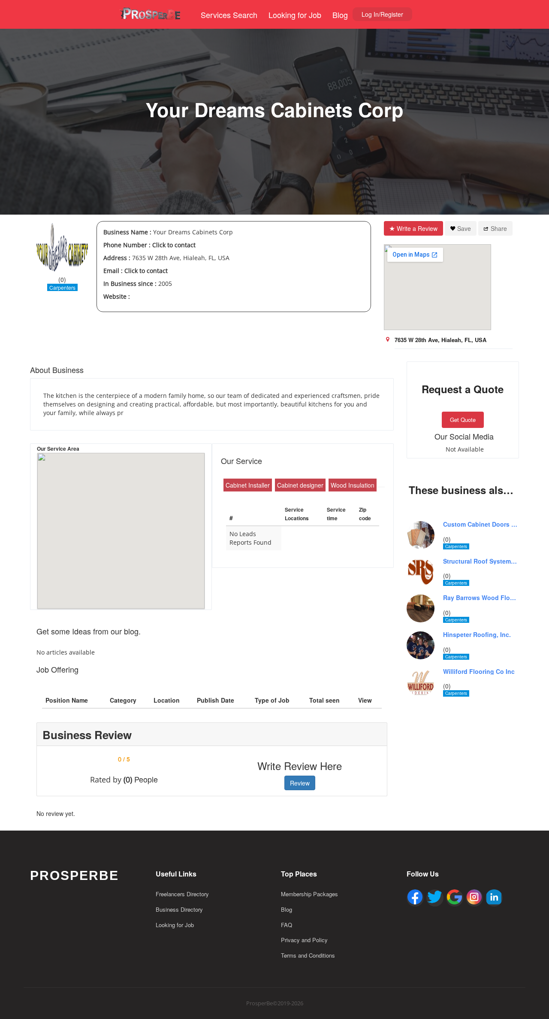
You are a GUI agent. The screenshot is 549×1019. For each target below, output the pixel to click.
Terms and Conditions (308, 955)
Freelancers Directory (182, 894)
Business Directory (179, 909)
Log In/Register (382, 14)
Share (499, 228)
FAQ (286, 925)
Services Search (229, 14)
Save (464, 228)
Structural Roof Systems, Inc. (481, 561)
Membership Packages (309, 894)
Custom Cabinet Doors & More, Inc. (481, 524)
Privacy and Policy (304, 940)
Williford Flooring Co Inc (479, 671)
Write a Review (417, 228)
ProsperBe (74, 875)
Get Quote (463, 419)
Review (300, 783)
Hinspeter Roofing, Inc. (477, 634)
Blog (340, 14)
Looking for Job (294, 14)
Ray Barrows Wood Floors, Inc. (481, 597)
